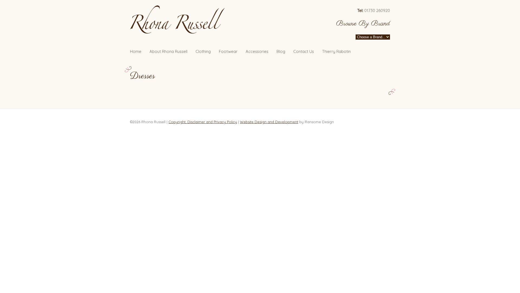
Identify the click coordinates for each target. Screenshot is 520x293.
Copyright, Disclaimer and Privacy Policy (202, 122)
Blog (281, 51)
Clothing (203, 51)
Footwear (228, 51)
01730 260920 (373, 10)
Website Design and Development (269, 122)
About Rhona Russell (168, 51)
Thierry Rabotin (336, 51)
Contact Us (303, 51)
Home (135, 51)
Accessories (257, 51)
